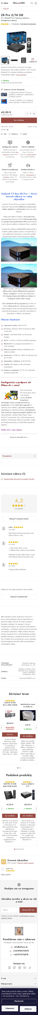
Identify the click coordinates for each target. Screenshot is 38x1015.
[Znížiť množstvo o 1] (27, 114)
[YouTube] (24, 967)
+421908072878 (21, 950)
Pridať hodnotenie (19, 519)
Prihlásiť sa (28, 910)
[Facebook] (9, 967)
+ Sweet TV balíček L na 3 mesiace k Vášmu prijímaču (21, 101)
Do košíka (19, 120)
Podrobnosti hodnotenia (28, 24)
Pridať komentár (19, 597)
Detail (10, 734)
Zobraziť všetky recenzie (25, 863)
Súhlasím (28, 1009)
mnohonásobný (31, 154)
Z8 (7, 130)
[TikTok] (29, 967)
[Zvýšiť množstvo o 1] (34, 114)
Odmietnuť (9, 1008)
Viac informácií (21, 75)
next (36, 727)
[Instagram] (19, 967)
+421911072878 (20, 954)
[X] (14, 967)
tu (28, 996)
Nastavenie (19, 1001)
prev (1, 727)
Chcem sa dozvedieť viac (18, 437)
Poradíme (6, 177)
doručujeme (30, 175)
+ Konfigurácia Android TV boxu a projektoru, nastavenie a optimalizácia (21, 94)
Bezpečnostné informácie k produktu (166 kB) (19, 479)
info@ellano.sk (21, 947)
